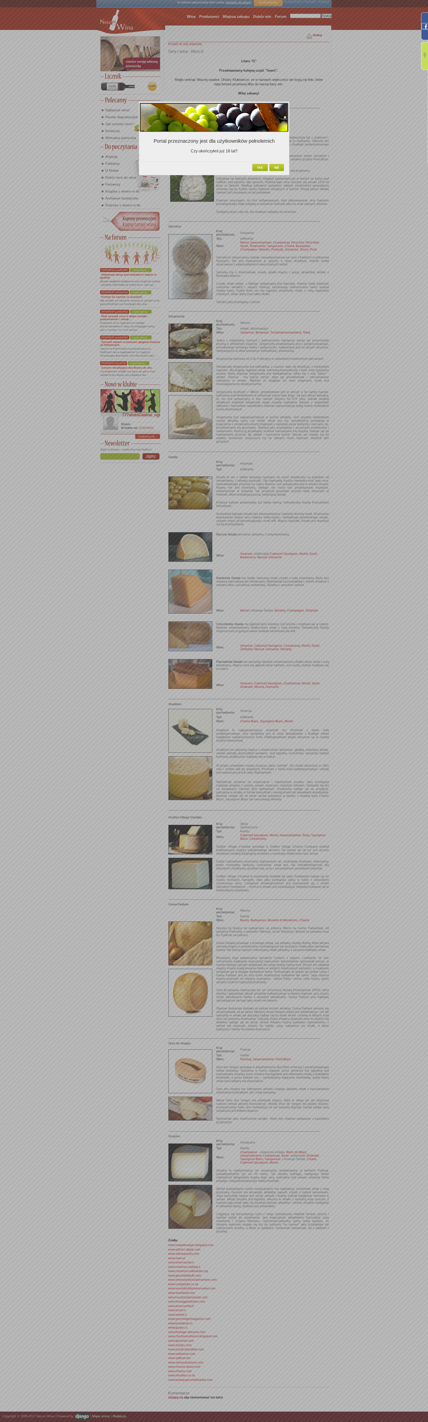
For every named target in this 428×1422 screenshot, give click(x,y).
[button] (285, 117)
